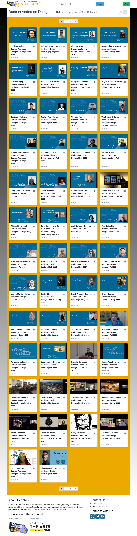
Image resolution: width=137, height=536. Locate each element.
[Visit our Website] (102, 516)
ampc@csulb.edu (104, 506)
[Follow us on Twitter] (92, 516)
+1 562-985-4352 (103, 504)
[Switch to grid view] (121, 12)
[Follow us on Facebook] (97, 516)
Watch (126, 4)
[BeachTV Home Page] (24, 4)
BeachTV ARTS (36, 519)
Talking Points (13, 519)
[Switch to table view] (125, 12)
